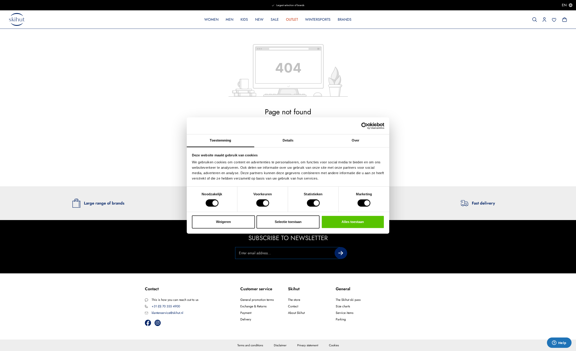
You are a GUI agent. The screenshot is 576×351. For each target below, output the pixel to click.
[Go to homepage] (17, 19)
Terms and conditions (250, 345)
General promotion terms (257, 299)
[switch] (262, 203)
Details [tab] (288, 140)
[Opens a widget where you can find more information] (559, 343)
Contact (293, 306)
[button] (544, 19)
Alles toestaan (353, 222)
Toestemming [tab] (220, 140)
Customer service (256, 289)
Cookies (334, 345)
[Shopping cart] (564, 19)
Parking (341, 319)
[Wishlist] (554, 19)
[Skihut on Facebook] (148, 323)
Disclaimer (280, 345)
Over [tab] (355, 140)
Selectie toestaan (288, 222)
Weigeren (223, 222)
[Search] (534, 19)
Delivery (245, 319)
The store (294, 299)
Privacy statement (307, 345)
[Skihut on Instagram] (158, 323)
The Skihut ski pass (348, 299)
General (343, 289)
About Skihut (296, 312)
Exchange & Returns (253, 306)
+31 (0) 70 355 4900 (166, 306)
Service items (344, 312)
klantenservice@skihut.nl (167, 312)
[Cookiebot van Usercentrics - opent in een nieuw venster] (364, 125)
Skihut (293, 289)
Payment (245, 312)
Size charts (343, 306)
